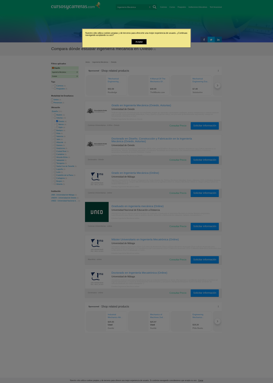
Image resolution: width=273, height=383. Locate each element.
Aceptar (139, 42)
